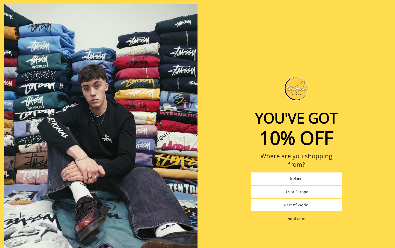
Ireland (296, 178)
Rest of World (296, 204)
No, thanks (296, 219)
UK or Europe (296, 191)
